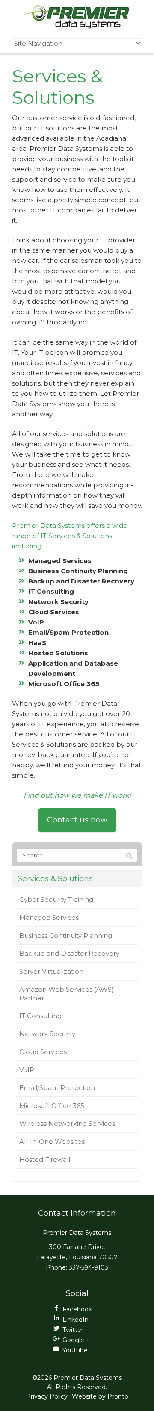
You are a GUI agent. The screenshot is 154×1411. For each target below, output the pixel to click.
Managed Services (49, 917)
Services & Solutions (55, 878)
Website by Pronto (100, 1396)
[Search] (129, 856)
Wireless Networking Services (67, 1123)
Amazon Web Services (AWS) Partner (66, 993)
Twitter (72, 1330)
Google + (76, 1340)
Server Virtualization (51, 971)
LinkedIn (75, 1319)
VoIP (26, 1070)
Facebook (77, 1309)
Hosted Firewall (44, 1159)
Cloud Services (43, 1052)
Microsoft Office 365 (51, 1106)
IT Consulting (40, 1016)
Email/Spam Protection (57, 1088)
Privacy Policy (47, 1396)
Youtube (75, 1350)
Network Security (47, 1034)
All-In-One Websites (52, 1141)
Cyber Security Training (56, 899)
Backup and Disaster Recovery (69, 953)
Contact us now (77, 820)
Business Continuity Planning (65, 935)
